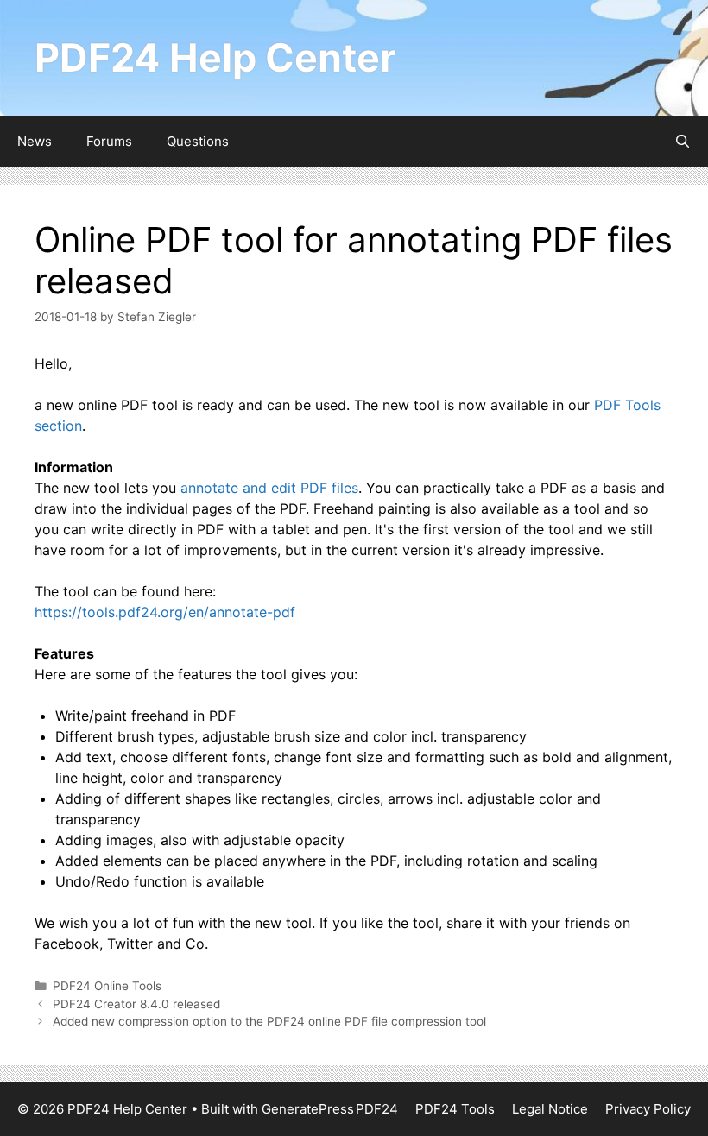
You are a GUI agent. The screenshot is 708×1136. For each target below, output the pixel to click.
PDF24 (377, 1109)
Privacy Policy (648, 1109)
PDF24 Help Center (215, 57)
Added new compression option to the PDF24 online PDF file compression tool (269, 1021)
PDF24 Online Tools (107, 986)
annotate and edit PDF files (269, 487)
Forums (109, 141)
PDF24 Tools (455, 1109)
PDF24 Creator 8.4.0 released (136, 1004)
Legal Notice (550, 1109)
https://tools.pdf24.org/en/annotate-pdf (165, 612)
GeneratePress (308, 1109)
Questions (198, 141)
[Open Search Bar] (682, 141)
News (34, 141)
